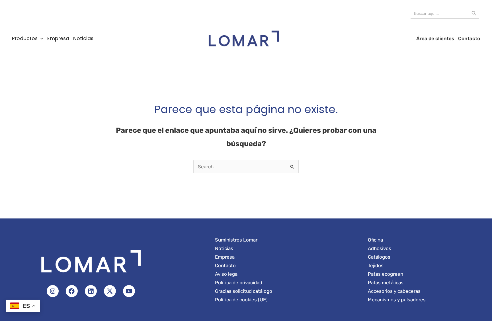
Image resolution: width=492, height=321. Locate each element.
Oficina (375, 240)
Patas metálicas (385, 282)
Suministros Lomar (236, 240)
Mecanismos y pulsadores (397, 299)
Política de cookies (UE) (241, 299)
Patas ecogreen (385, 274)
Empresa (58, 38)
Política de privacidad (238, 282)
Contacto (469, 38)
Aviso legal (227, 274)
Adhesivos (379, 248)
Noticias (83, 38)
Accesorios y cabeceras (394, 291)
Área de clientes (435, 38)
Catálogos (379, 257)
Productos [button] (25, 38)
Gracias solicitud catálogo (243, 291)
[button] (40, 38)
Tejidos (376, 265)
